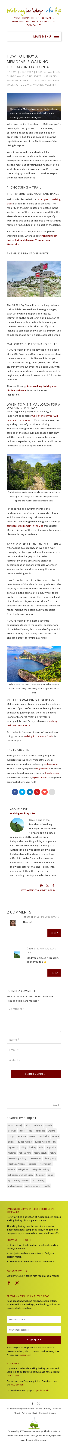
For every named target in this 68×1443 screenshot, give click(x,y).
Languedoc (51, 1147)
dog (30, 1130)
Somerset (40, 1175)
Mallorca (12, 1153)
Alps (28, 1125)
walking (53, 80)
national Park (25, 1153)
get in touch (42, 1390)
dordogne (40, 1130)
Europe (11, 1136)
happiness (13, 1147)
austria (48, 1125)
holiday (32, 1147)
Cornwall (12, 1130)
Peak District (35, 1158)
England (51, 1130)
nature (53, 1153)
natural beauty (40, 1153)
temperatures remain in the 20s (25, 525)
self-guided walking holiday (20, 1175)
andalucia (38, 1125)
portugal (33, 1164)
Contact (43, 1412)
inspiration (51, 76)
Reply (54, 933)
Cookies (57, 1408)
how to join (13, 1375)
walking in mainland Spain (38, 736)
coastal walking (47, 71)
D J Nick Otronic (39, 777)
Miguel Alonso (43, 768)
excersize (22, 1136)
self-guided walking (40, 1169)
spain (50, 1175)
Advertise (26, 1412)
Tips (43, 80)
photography (50, 1158)
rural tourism (46, 1164)
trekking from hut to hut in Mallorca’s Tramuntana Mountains (32, 240)
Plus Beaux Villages (16, 1164)
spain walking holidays (23, 80)
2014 (10, 1125)
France (32, 1136)
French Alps (44, 1136)
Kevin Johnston (52, 773)
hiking (23, 1147)
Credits (52, 1412)
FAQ (35, 1412)
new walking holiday (17, 1158)
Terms (39, 1408)
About (17, 1412)
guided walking (25, 1141)
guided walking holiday (45, 1141)
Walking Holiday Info (24, 1408)
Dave (14, 71)
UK (33, 1180)
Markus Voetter (51, 764)
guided (11, 1141)
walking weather (44, 84)
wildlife (47, 1186)
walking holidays (19, 84)
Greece (55, 1136)
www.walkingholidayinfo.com (38, 889)
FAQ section (17, 1384)
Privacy (47, 1408)
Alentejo (19, 1125)
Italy (41, 1147)
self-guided (23, 1169)
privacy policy (25, 1355)
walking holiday (15, 1186)
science (11, 1169)
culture (22, 1130)
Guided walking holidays (24, 76)
